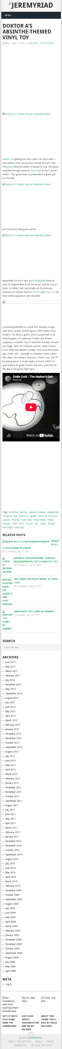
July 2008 (10, 962)
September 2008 (13, 953)
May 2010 (10, 872)
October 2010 (12, 850)
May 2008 (10, 966)
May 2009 (10, 917)
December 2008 (13, 939)
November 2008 (13, 944)
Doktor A (7, 159)
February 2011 (12, 832)
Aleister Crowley (37, 512)
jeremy (5, 43)
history (15, 519)
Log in (8, 984)
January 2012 (12, 783)
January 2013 (12, 729)
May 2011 (10, 818)
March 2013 (11, 720)
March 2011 (11, 827)
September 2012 (13, 747)
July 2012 (10, 756)
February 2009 (12, 930)
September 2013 (13, 693)
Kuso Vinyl (35, 170)
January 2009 (12, 935)
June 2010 (10, 868)
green (10, 166)
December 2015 (13, 684)
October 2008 (12, 948)
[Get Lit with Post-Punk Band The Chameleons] (11, 1004)
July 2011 (10, 810)
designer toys (10, 516)
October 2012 (12, 742)
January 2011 (12, 836)
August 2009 (12, 903)
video (43, 523)
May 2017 (10, 666)
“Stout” (49, 292)
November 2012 (13, 738)
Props (50, 1041)
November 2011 (13, 792)
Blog (39, 1041)
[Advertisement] (31, 78)
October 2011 (12, 796)
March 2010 (11, 881)
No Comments (47, 43)
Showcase (20, 1045)
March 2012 (11, 774)
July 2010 (10, 863)
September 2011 (13, 801)
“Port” (37, 292)
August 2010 (12, 859)
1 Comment (19, 615)
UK (36, 523)
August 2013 (12, 698)
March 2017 (11, 671)
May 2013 (10, 711)
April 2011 (10, 823)
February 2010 (12, 886)
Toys (30, 43)
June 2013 (10, 707)
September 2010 (13, 854)
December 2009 (13, 890)
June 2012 (10, 760)
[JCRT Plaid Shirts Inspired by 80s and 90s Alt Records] (31, 1004)
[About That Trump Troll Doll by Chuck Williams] (50, 1004)
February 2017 (12, 675)
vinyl (35, 43)
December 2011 (13, 787)
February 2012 (12, 778)
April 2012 (10, 769)
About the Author (19, 1041)
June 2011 (10, 814)
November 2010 (13, 845)
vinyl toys (19, 527)
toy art (29, 523)
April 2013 (10, 716)
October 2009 (12, 895)
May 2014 (10, 689)
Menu (8, 15)
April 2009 (10, 921)
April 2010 (10, 877)
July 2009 (10, 908)
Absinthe (13, 512)
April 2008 (10, 971)
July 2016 (10, 680)
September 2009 (13, 899)
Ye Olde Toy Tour (41, 1045)
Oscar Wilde (40, 519)
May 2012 (10, 765)
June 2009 (10, 912)
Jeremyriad (35, 1037)
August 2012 (12, 751)
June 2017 (10, 662)
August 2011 (12, 805)
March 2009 (11, 926)
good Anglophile (37, 280)
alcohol (23, 512)
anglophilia (52, 512)
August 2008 (12, 957)
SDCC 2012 (18, 523)
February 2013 (12, 724)
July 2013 (10, 702)
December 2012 (13, 733)
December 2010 (13, 841)
